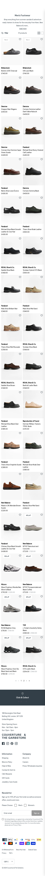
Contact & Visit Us (8, 770)
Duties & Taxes (32, 849)
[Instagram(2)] (16, 743)
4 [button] (26, 701)
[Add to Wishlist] (20, 39)
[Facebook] (3, 743)
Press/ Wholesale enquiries (32, 766)
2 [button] (21, 701)
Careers (25, 762)
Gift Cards (5, 778)
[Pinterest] (12, 743)
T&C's (10, 853)
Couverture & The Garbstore (15, 868)
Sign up (36, 813)
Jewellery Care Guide (9, 782)
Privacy (4, 853)
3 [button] (24, 701)
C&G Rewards (7, 774)
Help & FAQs (6, 766)
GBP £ (6, 862)
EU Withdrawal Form (8, 849)
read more (23, 28)
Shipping (5, 758)
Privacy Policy (17, 825)
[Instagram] (7, 743)
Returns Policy (7, 762)
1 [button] (19, 701)
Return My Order (21, 849)
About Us (26, 758)
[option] (22, 695)
